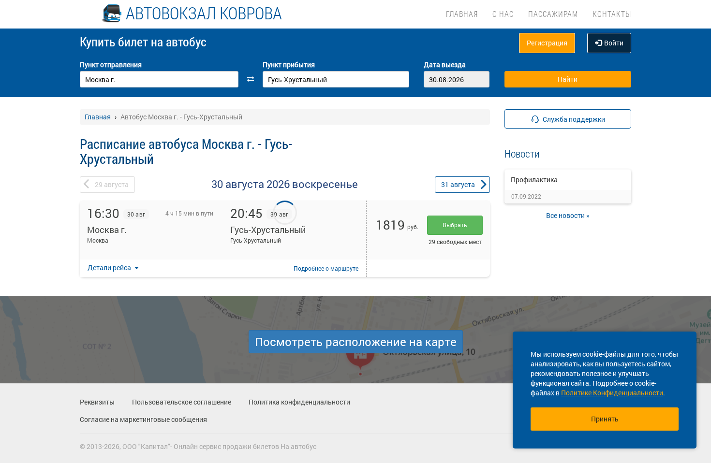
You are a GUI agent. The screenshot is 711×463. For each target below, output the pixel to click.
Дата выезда (445, 64)
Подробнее (326, 268)
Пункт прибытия (289, 64)
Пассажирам (553, 14)
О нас (503, 14)
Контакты (611, 14)
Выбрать (455, 225)
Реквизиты (97, 401)
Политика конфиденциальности (299, 401)
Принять (605, 418)
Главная (462, 14)
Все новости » (568, 215)
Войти (613, 42)
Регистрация (547, 42)
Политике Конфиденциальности (612, 392)
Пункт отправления (111, 64)
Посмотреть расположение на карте (356, 341)
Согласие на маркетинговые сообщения (143, 419)
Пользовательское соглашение (181, 401)
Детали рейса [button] (110, 267)
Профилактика (534, 179)
